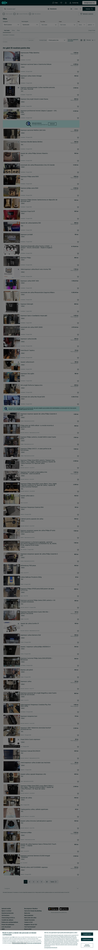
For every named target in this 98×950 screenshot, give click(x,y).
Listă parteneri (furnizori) (50, 947)
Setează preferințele (87, 945)
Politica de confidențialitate (34, 943)
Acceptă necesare (87, 939)
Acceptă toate (87, 934)
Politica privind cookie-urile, (19, 943)
